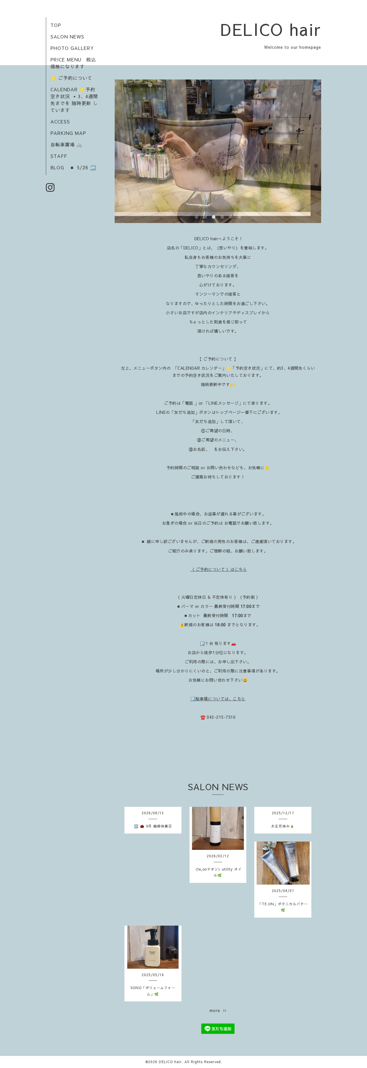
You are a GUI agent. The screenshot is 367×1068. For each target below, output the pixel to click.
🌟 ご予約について (71, 78)
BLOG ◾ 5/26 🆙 (73, 167)
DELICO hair (270, 29)
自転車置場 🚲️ (66, 144)
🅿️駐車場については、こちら (217, 698)
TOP (55, 25)
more (216, 1010)
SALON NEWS (67, 36)
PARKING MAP (68, 133)
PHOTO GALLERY (72, 48)
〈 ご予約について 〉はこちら (218, 569)
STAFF (58, 156)
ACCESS (60, 121)
